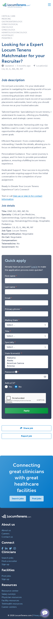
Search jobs (18, 498)
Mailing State (11, 320)
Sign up (5, 564)
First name (10, 276)
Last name (10, 287)
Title (7, 331)
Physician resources (12, 597)
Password (10, 372)
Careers (5, 533)
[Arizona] (26, 366)
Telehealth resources (12, 603)
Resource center (10, 590)
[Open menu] (48, 5)
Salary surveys (8, 594)
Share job (28, 428)
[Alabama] (26, 357)
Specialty (9, 342)
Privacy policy (39, 615)
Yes (10, 386)
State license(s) (13, 353)
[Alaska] (26, 360)
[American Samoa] (26, 363)
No (20, 386)
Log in (34, 266)
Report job (26, 436)
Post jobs (36, 498)
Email (7, 298)
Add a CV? (10, 383)
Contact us (7, 537)
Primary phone (12, 309)
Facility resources (10, 600)
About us (6, 530)
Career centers (9, 607)
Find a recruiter (9, 561)
